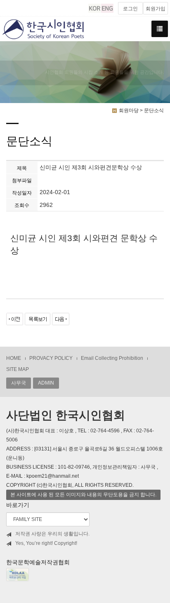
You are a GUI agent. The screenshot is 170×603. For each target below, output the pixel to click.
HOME (13, 358)
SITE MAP (17, 369)
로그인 (130, 9)
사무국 (18, 383)
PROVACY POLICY (51, 358)
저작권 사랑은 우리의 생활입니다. (52, 534)
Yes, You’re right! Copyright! (46, 543)
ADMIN (46, 383)
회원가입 (155, 9)
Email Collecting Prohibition (112, 358)
